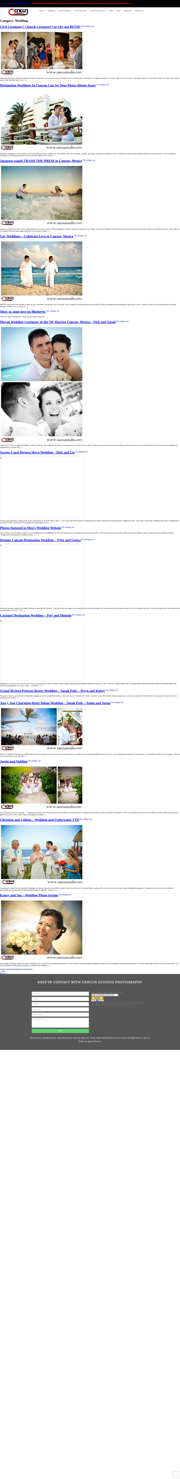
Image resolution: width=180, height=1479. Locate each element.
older (2, 971)
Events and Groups (98, 11)
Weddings (51, 11)
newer (3, 973)
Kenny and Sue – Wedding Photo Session (36, 895)
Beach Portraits (65, 11)
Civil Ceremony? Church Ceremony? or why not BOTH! (47, 27)
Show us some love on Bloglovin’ (30, 311)
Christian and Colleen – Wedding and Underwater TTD (46, 820)
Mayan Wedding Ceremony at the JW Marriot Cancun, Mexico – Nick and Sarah (64, 322)
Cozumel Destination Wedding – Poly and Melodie (42, 615)
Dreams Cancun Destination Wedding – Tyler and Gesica (47, 540)
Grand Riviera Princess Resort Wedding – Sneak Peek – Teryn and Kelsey (59, 691)
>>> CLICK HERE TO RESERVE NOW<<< (15, 4)
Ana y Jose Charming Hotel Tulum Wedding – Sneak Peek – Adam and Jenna (62, 703)
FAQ (110, 11)
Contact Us (139, 11)
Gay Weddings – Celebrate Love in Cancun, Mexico (43, 236)
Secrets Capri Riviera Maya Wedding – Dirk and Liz (44, 452)
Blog (118, 11)
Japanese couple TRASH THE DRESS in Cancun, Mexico (48, 161)
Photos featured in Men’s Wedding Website (37, 528)
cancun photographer (12, 969)
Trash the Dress (81, 11)
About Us (127, 11)
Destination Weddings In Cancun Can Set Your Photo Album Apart (54, 85)
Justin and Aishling (20, 761)
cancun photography (26, 969)
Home (41, 11)
